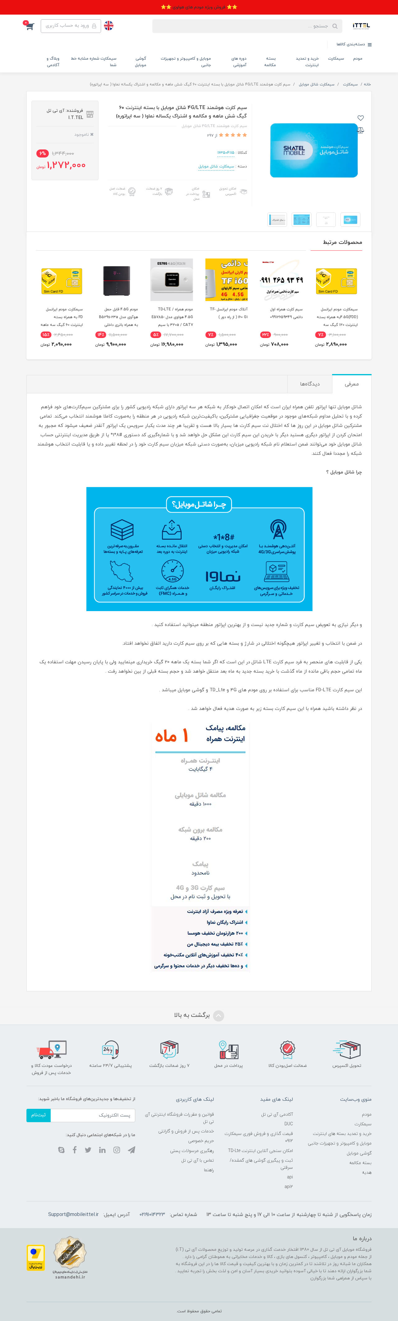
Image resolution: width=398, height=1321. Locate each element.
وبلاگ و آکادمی (53, 62)
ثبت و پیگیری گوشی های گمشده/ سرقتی (261, 1164)
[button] (33, 26)
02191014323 (152, 1214)
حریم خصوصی (201, 1141)
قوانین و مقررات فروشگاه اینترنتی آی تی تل (179, 1118)
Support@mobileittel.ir (73, 1214)
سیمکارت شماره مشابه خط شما (93, 62)
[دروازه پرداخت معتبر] (35, 1257)
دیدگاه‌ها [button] (310, 384)
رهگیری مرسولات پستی (192, 1151)
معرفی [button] (352, 384)
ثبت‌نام (38, 1115)
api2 (289, 1187)
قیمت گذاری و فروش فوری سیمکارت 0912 (258, 1137)
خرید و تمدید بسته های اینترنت (342, 1134)
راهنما (209, 1170)
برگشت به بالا (192, 1015)
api (290, 1177)
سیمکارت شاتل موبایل (216, 166)
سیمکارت (336, 59)
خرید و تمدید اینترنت (307, 62)
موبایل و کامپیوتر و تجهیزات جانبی (186, 62)
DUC (289, 1124)
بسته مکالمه (270, 62)
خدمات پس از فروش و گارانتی (186, 1131)
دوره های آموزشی (239, 62)
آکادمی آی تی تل (277, 1115)
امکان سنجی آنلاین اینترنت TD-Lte (260, 1151)
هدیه (367, 1173)
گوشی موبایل (140, 62)
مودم (357, 59)
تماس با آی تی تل (197, 1160)
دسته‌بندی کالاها (351, 44)
